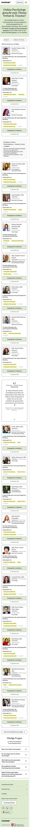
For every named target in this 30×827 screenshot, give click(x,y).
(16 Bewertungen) (22, 578)
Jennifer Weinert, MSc (18, 48)
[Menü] (26, 2)
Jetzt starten (20, 2)
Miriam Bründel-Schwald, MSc (17, 225)
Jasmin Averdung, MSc (18, 164)
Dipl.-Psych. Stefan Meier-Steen (17, 608)
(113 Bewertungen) (16, 230)
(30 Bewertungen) (16, 198)
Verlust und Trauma (19, 39)
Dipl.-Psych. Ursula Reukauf (17, 79)
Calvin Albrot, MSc (17, 426)
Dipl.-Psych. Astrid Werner (17, 548)
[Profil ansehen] (6, 51)
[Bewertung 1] (13, 419)
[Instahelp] (6, 2)
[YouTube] (11, 808)
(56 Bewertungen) (16, 84)
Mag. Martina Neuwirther (16, 517)
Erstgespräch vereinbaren (14, 69)
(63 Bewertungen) (16, 430)
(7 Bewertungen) (22, 488)
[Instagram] (3, 808)
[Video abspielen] (9, 53)
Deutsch (6, 39)
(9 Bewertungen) (22, 520)
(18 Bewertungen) (22, 672)
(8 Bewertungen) (22, 259)
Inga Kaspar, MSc (17, 486)
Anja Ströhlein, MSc (18, 195)
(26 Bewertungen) (16, 642)
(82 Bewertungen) (16, 703)
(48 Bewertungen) (16, 51)
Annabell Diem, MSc (18, 577)
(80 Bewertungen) (16, 322)
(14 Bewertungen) (22, 459)
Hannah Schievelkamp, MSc (19, 318)
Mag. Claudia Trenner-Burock (18, 256)
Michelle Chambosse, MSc (18, 670)
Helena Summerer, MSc (19, 457)
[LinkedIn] (7, 808)
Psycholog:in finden (9, 802)
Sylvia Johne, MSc (17, 287)
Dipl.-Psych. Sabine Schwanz (17, 349)
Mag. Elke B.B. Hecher (18, 699)
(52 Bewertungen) (16, 612)
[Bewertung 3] (15, 419)
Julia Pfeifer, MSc (17, 639)
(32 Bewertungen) (16, 167)
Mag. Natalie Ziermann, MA (19, 110)
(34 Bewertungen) (16, 290)
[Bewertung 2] (14, 419)
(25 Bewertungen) (16, 354)
